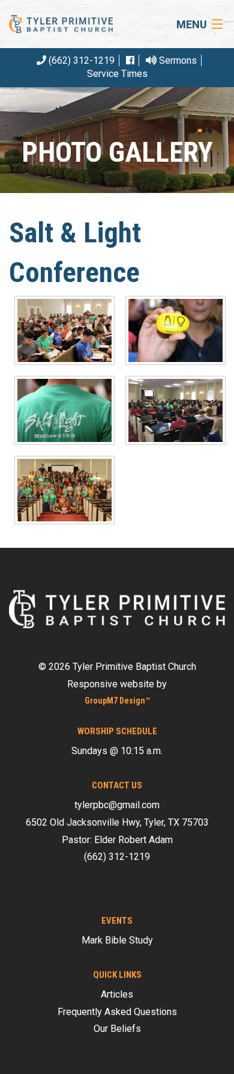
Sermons (177, 60)
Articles (117, 994)
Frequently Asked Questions (117, 1011)
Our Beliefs (117, 1028)
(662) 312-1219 (80, 60)
